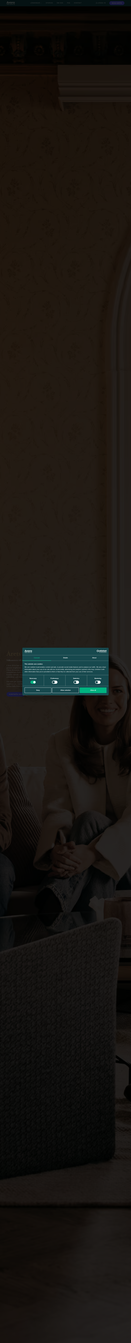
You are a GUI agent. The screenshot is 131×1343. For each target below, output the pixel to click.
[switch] (54, 682)
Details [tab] (65, 658)
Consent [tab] (37, 658)
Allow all (93, 690)
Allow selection (65, 690)
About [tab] (94, 658)
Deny (38, 690)
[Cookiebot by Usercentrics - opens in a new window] (98, 651)
